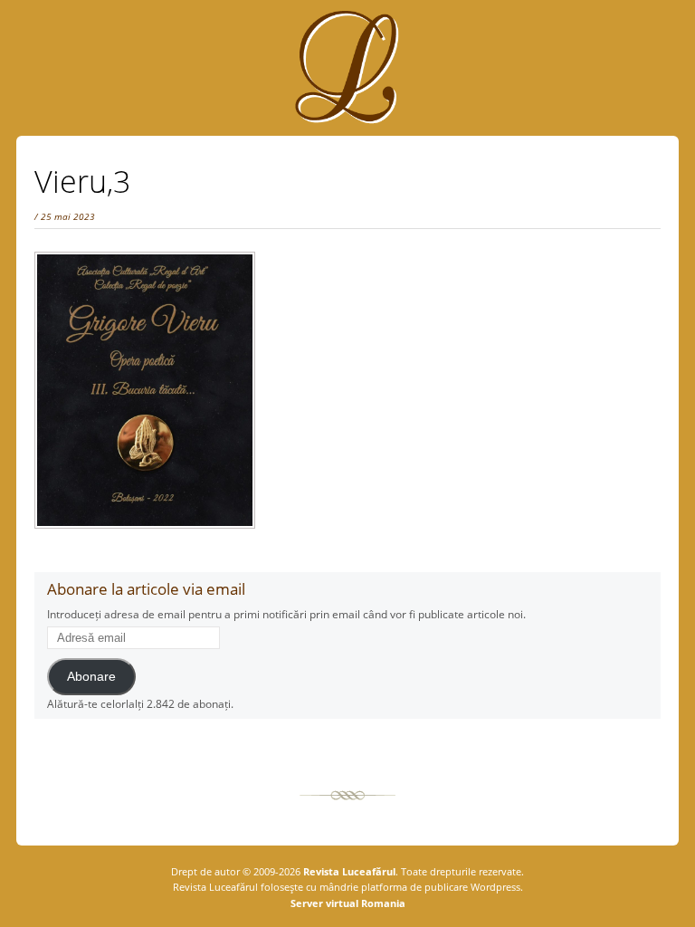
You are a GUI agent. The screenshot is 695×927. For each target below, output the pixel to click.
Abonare (91, 676)
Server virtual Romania (347, 903)
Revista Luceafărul (347, 871)
